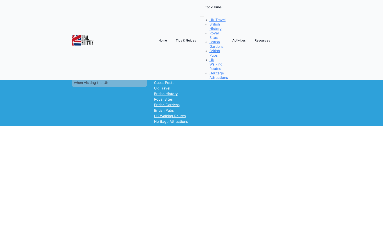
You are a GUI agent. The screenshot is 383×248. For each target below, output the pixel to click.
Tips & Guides (186, 40)
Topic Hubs (213, 7)
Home (162, 40)
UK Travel (162, 88)
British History (166, 93)
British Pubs (164, 110)
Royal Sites (163, 99)
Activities (239, 40)
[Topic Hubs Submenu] (202, 16)
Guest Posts (164, 82)
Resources (262, 40)
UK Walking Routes (170, 116)
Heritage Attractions (171, 121)
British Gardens (167, 105)
